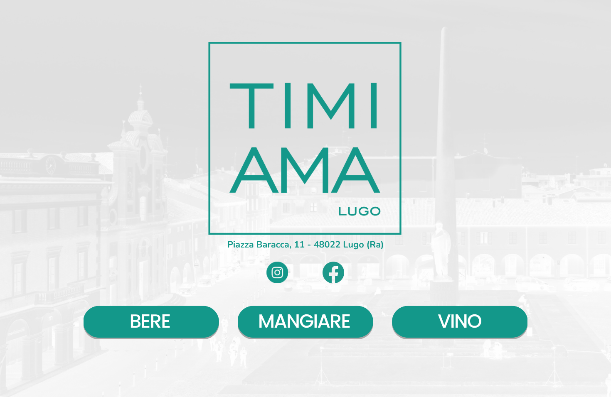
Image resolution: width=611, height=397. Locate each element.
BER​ (145, 322)
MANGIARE (304, 322)
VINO (459, 322)
